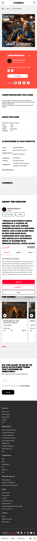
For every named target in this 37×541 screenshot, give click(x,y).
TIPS (3, 422)
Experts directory (7, 448)
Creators (4, 419)
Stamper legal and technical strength (12, 506)
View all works (29, 297)
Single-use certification (8, 482)
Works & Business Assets (9, 430)
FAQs (3, 516)
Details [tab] (18, 252)
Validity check (6, 443)
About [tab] (30, 252)
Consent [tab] (6, 252)
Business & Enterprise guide (10, 485)
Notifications (5, 464)
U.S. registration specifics (9, 438)
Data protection (6, 503)
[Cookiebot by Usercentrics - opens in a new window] (27, 247)
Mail (3, 461)
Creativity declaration (8, 435)
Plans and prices (6, 480)
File (3, 472)
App (3, 467)
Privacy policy (5, 495)
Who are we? (5, 411)
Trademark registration (8, 432)
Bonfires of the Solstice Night (11, 321)
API (3, 451)
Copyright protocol (7, 501)
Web (3, 459)
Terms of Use (5, 492)
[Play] (5, 315)
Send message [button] (8, 214)
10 (25, 330)
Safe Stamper (5, 417)
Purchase (17, 76)
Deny (18, 292)
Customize (17, 287)
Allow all (18, 282)
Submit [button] (8, 392)
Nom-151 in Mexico (7, 509)
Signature (4, 469)
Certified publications (8, 446)
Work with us (5, 521)
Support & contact (7, 519)
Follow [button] (20, 214)
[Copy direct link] (28, 82)
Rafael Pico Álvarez (19, 60)
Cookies (4, 498)
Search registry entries (8, 440)
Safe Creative (6, 414)
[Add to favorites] (29, 56)
